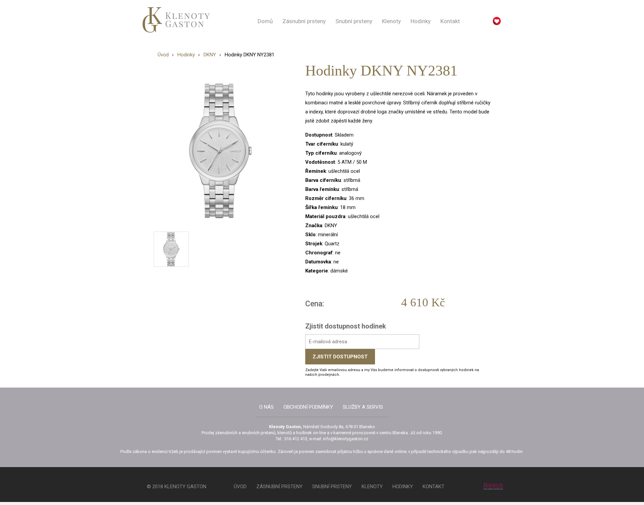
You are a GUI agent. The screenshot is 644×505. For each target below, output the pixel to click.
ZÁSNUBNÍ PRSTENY (279, 487)
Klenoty (391, 21)
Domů (265, 21)
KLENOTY (372, 487)
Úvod (163, 55)
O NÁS (266, 407)
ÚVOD (240, 487)
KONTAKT (433, 487)
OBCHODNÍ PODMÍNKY (308, 407)
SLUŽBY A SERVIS (363, 407)
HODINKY (402, 487)
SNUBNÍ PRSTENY (332, 487)
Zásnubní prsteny (304, 21)
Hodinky (421, 21)
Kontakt (450, 21)
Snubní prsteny (353, 21)
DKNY (210, 55)
